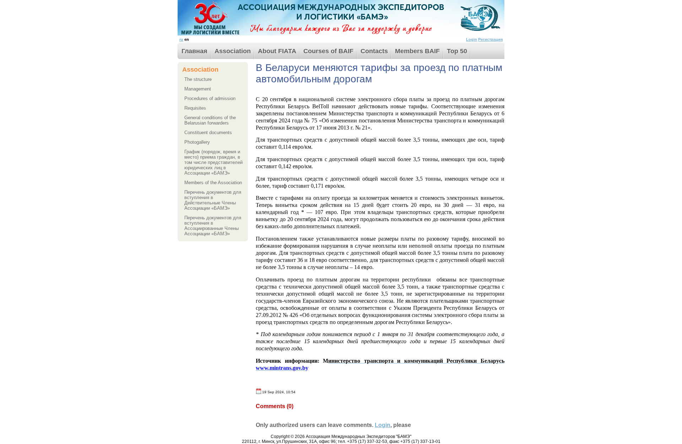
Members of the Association (213, 182)
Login (471, 39)
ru (181, 39)
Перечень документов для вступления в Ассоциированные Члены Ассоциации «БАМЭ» (212, 225)
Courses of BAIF (328, 51)
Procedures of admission (210, 98)
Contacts (374, 51)
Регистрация (490, 39)
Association (233, 51)
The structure (198, 79)
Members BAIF (417, 51)
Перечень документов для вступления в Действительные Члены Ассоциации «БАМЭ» (212, 200)
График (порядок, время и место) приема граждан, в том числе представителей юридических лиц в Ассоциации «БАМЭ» (213, 162)
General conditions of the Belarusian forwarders (210, 120)
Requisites (195, 108)
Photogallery (197, 142)
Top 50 (457, 51)
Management (197, 89)
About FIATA (277, 51)
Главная (194, 51)
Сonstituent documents (208, 132)
